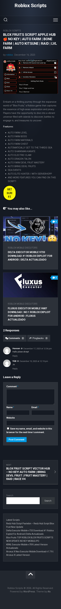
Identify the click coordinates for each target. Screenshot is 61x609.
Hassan (16, 348)
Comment (12, 386)
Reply (15, 356)
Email (35, 407)
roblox (9, 54)
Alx (49, 591)
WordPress (29, 591)
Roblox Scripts (30, 5)
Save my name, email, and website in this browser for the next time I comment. (29, 430)
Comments (15, 338)
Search (9, 495)
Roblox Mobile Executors (22, 247)
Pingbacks (40, 338)
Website (10, 418)
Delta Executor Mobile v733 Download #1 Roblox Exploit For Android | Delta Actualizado (30, 256)
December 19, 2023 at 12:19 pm (34, 361)
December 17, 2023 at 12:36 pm (37, 348)
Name (10, 407)
